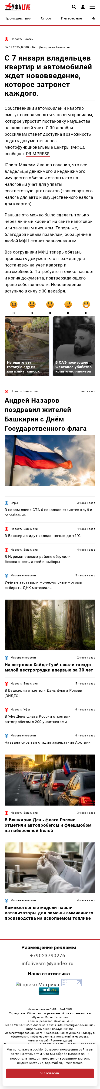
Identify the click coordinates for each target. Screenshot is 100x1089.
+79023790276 (47, 955)
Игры (14, 502)
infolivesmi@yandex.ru (48, 963)
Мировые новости (23, 575)
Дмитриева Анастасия (55, 47)
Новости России (22, 39)
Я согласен (50, 1073)
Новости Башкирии (24, 391)
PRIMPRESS (38, 153)
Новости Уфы (20, 709)
